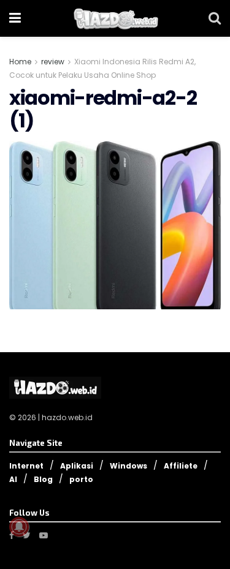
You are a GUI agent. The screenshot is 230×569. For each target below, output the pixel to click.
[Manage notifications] (19, 527)
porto (81, 479)
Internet (26, 466)
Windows (128, 466)
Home (20, 61)
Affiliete (180, 466)
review (52, 61)
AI (13, 479)
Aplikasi (76, 466)
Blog (43, 479)
